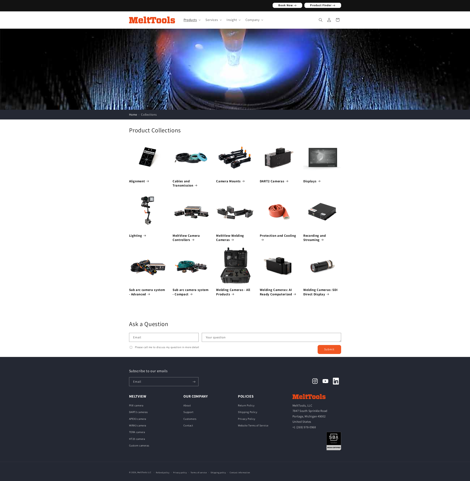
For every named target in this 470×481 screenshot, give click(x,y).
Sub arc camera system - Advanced (147, 292)
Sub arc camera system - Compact (191, 292)
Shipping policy (218, 472)
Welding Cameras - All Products (233, 292)
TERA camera (137, 432)
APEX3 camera (137, 418)
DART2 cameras (138, 412)
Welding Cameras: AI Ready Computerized (276, 292)
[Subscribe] (194, 381)
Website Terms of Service (253, 425)
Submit (329, 349)
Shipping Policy (247, 412)
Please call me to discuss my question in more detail (167, 347)
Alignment (137, 181)
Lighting (135, 235)
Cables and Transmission (183, 183)
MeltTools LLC (144, 472)
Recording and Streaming (314, 237)
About (187, 405)
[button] (191, 19)
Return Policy (246, 405)
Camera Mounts (228, 181)
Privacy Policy (246, 418)
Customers (189, 418)
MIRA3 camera (137, 425)
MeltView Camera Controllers (186, 237)
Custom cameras (139, 445)
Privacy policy (180, 472)
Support (188, 412)
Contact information (240, 472)
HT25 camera (137, 438)
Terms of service (199, 472)
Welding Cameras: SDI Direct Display (320, 292)
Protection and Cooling (278, 235)
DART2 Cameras (272, 181)
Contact (188, 425)
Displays (309, 181)
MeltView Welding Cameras (230, 237)
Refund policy (162, 472)
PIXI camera (136, 405)
